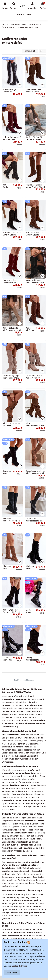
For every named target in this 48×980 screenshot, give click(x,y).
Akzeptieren (12, 972)
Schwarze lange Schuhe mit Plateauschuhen (9, 91)
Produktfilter (24, 15)
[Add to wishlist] (19, 85)
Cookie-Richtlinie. (19, 965)
